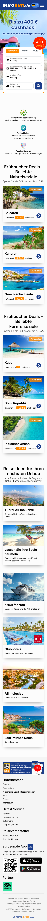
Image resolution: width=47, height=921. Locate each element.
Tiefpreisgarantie (11, 824)
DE (37, 5)
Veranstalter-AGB (11, 835)
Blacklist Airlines (10, 839)
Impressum (8, 803)
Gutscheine (8, 821)
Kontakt (6, 813)
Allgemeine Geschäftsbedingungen (19, 792)
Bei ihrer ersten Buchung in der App (22, 33)
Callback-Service (10, 817)
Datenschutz (8, 788)
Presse (6, 799)
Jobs (5, 795)
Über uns (7, 784)
